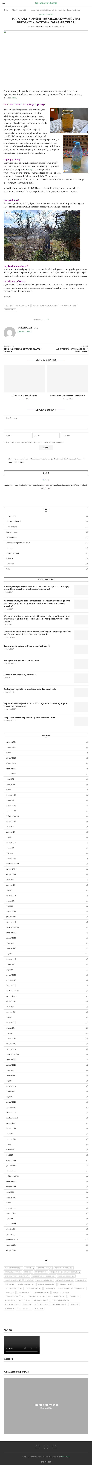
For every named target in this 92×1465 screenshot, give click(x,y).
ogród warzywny (26, 1284)
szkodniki (74, 1296)
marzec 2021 (10, 800)
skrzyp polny (10, 310)
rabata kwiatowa (61, 1292)
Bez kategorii (47, 516)
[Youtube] (54, 1447)
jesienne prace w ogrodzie (43, 1276)
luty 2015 (9, 1155)
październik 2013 (12, 1240)
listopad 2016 (11, 1049)
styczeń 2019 (11, 911)
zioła (74, 1304)
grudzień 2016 (11, 1044)
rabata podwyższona (14, 1296)
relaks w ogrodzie (56, 1296)
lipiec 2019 (10, 879)
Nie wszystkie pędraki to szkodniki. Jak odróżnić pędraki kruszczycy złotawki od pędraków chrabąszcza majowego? (36, 587)
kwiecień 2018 (11, 959)
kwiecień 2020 (11, 842)
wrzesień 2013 (11, 1245)
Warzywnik (47, 564)
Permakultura (47, 537)
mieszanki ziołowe (64, 1280)
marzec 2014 (10, 1213)
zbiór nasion (41, 1304)
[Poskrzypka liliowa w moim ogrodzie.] (67, 378)
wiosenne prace (41, 1300)
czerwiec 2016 (11, 1075)
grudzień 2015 (11, 1107)
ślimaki (39, 1308)
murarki (81, 1280)
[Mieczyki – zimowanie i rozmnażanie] (81, 664)
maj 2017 (9, 1017)
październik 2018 (12, 927)
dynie (27, 1272)
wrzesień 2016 (11, 1059)
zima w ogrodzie (59, 1304)
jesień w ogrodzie (66, 1276)
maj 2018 (9, 954)
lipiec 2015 (10, 1134)
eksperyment (40, 1272)
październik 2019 (12, 864)
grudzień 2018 (11, 916)
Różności (47, 558)
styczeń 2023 (11, 758)
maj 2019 (9, 890)
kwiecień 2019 (11, 895)
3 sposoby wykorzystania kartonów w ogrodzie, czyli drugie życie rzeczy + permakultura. (35, 704)
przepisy (9, 1292)
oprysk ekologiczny (68, 305)
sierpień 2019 (11, 874)
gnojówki (55, 1272)
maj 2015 (9, 1144)
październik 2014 (12, 1176)
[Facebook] (38, 1447)
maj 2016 (9, 1081)
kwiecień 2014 (11, 1208)
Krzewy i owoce (47, 532)
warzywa (10, 1300)
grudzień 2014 (11, 1165)
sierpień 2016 (11, 1065)
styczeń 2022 (11, 763)
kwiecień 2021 (11, 795)
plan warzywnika (33, 1288)
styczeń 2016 (11, 1102)
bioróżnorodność (13, 1268)
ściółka (9, 1308)
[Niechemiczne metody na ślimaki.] (81, 678)
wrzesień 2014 (11, 1181)
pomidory (50, 1288)
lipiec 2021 (10, 779)
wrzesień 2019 (11, 869)
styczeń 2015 (11, 1160)
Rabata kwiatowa (47, 553)
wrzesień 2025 (11, 742)
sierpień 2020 (11, 821)
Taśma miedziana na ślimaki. (24, 395)
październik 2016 (12, 1054)
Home (6, 10)
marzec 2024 (10, 747)
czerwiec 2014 (11, 1197)
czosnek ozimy (44, 1268)
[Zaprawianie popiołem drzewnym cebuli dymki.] (81, 649)
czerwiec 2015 (11, 1139)
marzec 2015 (10, 1149)
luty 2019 (9, 906)
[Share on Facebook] (51, 319)
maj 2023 (9, 752)
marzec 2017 (10, 1028)
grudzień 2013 (11, 1229)
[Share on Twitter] (54, 319)
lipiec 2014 (10, 1192)
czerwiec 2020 (11, 832)
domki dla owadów (63, 1268)
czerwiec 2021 (11, 784)
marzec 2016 (10, 1091)
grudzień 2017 (11, 980)
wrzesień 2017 (11, 996)
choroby (8, 305)
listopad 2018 (11, 922)
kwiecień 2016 (11, 1086)
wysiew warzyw (12, 1304)
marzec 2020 (10, 848)
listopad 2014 (11, 1171)
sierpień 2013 (11, 1250)
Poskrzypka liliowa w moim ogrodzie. (68, 395)
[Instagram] (46, 1447)
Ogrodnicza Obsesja (43, 26)
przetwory (23, 1292)
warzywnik (24, 1300)
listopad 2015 (11, 1112)
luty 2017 (9, 1033)
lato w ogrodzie (44, 1280)
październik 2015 (12, 1118)
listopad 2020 (11, 811)
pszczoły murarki (41, 1292)
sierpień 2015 (11, 1128)
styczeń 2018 (11, 975)
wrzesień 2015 (11, 1123)
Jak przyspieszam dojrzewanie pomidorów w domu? (29, 718)
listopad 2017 (11, 985)
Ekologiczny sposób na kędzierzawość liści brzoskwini (30, 689)
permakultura (65, 1284)
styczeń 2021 (11, 805)
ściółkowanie (24, 1308)
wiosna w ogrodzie (60, 1300)
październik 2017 (12, 991)
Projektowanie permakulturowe (47, 542)
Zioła (47, 569)
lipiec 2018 (10, 943)
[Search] (88, 3)
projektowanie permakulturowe (72, 1288)
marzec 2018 (10, 964)
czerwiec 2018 (11, 948)
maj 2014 (9, 1202)
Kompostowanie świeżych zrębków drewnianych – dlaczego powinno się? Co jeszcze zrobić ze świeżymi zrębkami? (37, 633)
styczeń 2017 (11, 1038)
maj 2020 (9, 837)
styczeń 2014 (11, 1224)
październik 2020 (12, 816)
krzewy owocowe (13, 1280)
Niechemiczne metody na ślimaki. (20, 675)
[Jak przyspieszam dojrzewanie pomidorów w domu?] (81, 721)
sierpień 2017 (11, 1001)
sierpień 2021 (11, 774)
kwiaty (29, 1280)
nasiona (9, 1284)
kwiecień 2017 (11, 1022)
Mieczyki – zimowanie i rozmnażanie (21, 660)
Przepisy (47, 548)
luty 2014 (9, 1218)
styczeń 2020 (11, 858)
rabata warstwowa (35, 1296)
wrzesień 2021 (11, 768)
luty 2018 (9, 970)
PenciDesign (65, 1456)
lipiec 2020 (10, 827)
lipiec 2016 (10, 1070)
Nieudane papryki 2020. (46, 1405)
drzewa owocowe (22, 305)
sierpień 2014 (11, 1187)
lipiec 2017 (10, 1007)
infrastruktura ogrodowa (16, 1276)
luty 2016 (9, 1097)
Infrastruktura (47, 527)
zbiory (27, 1304)
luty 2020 (9, 853)
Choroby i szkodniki (19, 10)
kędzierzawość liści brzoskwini (45, 305)
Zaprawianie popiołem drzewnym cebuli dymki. (27, 646)
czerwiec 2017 (11, 1012)
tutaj (14, 97)
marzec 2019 (10, 901)
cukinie (30, 1268)
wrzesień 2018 (11, 932)
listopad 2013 (11, 1234)
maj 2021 (9, 789)
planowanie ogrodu (13, 1288)
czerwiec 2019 (11, 885)
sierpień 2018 (11, 938)
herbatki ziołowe (72, 1272)
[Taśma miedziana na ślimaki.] (24, 378)
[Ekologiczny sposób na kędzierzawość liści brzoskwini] (81, 692)
